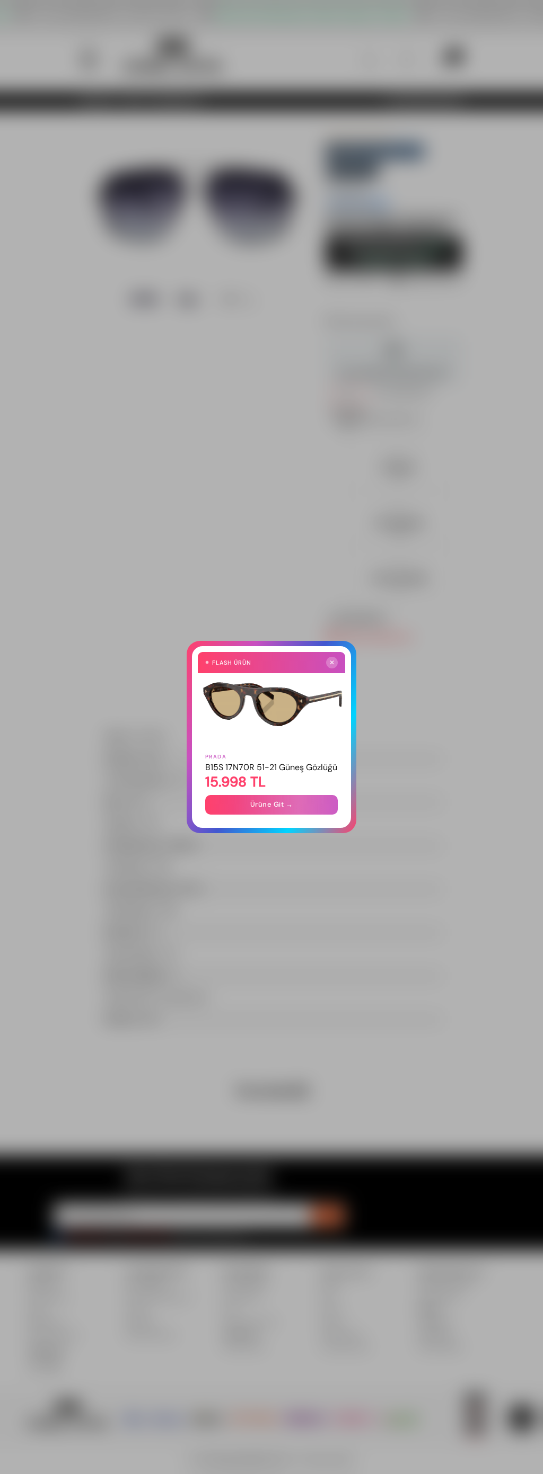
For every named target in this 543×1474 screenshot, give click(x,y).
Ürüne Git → (271, 804)
